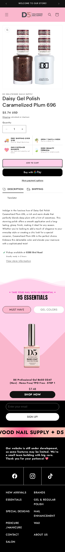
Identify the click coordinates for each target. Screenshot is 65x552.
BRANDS (39, 492)
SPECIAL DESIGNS (18, 511)
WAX (37, 523)
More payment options (32, 180)
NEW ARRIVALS (16, 492)
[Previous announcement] (6, 3)
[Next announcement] (58, 3)
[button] (6, 14)
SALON (10, 542)
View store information (18, 261)
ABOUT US (41, 535)
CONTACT (12, 535)
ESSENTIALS (14, 500)
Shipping (6, 117)
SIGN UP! (32, 417)
